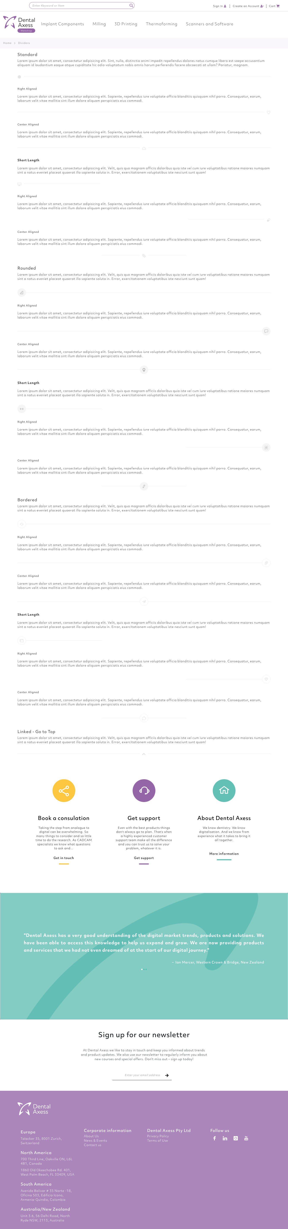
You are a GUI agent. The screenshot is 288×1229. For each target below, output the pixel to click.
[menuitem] (62, 24)
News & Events (95, 1140)
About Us (91, 1136)
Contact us (92, 1145)
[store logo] (19, 24)
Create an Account (246, 6)
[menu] (144, 24)
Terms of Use (157, 1140)
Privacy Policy (158, 1136)
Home (7, 43)
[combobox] (82, 5)
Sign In (218, 6)
